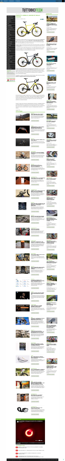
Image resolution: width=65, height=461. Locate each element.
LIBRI (8, 47)
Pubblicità (41, 459)
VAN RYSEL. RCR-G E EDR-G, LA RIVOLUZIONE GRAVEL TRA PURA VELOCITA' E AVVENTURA (36, 166)
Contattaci (56, 459)
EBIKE (8, 36)
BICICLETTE (9, 21)
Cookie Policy (52, 459)
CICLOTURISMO (10, 27)
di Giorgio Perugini (49, 27)
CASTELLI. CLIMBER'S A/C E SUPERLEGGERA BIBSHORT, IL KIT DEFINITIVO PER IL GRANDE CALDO (52, 24)
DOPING (8, 33)
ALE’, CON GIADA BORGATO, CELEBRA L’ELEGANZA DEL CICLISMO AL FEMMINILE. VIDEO (29, 453)
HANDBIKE (9, 45)
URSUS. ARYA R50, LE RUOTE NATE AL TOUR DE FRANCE (51, 179)
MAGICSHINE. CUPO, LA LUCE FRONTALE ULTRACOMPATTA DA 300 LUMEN (38, 178)
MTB (8, 52)
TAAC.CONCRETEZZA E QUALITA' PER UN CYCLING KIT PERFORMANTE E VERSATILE (52, 262)
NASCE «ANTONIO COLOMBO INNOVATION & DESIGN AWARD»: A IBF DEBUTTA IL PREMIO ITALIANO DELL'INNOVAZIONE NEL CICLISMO (37, 383)
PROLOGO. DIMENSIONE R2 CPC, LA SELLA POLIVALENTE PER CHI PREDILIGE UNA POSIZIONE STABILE (51, 326)
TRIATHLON (9, 68)
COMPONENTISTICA (10, 29)
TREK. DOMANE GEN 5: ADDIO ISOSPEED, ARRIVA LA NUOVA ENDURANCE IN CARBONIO (38, 268)
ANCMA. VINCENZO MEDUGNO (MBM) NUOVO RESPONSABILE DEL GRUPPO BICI (37, 293)
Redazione (44, 459)
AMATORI (9, 19)
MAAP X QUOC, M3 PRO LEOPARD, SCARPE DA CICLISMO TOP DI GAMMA (51, 160)
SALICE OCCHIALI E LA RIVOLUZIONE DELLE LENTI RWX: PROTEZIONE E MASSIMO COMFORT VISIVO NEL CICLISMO (52, 219)
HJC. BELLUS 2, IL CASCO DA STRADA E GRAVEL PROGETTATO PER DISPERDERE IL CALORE (37, 153)
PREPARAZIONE (10, 56)
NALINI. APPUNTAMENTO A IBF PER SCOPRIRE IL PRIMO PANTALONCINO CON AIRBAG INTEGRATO (37, 344)
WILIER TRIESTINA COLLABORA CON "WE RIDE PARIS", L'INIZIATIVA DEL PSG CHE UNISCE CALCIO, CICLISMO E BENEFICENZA (38, 204)
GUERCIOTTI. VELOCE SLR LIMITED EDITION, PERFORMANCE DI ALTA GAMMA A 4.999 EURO (51, 198)
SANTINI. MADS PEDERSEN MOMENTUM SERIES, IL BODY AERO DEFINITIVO (52, 102)
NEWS (8, 54)
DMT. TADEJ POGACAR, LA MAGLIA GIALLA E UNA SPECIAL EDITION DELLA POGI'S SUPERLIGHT (37, 357)
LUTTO (8, 49)
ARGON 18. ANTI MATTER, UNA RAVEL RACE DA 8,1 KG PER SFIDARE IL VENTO (37, 216)
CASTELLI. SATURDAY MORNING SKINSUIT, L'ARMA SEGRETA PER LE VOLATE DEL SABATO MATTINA (52, 367)
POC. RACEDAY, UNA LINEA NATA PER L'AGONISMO (51, 121)
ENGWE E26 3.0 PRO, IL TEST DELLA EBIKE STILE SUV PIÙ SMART (51, 83)
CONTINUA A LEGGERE (35, 120)
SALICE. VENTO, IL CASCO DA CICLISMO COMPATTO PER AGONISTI (51, 141)
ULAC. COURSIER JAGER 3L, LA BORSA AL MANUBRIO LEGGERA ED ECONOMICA (38, 370)
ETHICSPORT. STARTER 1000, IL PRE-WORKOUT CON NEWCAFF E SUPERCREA (38, 242)
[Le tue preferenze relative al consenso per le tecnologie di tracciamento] (63, 459)
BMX (8, 23)
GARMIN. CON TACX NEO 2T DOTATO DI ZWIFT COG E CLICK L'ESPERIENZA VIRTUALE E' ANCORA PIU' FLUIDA (38, 191)
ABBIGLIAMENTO (10, 16)
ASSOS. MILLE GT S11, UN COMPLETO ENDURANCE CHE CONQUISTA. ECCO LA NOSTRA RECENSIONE (52, 242)
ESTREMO (9, 38)
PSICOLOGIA (9, 58)
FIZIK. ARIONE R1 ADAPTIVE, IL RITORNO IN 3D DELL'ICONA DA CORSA (52, 45)
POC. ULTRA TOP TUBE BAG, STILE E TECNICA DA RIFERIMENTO (51, 64)
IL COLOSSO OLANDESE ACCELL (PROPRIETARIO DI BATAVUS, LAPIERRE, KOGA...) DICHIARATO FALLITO (37, 281)
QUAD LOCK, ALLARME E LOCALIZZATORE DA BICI (35, 229)
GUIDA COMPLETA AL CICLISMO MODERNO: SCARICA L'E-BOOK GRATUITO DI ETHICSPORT (36, 306)
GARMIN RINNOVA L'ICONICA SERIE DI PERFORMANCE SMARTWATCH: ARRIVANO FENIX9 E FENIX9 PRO (37, 127)
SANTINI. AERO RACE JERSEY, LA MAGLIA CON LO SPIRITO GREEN (51, 345)
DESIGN (8, 31)
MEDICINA (9, 50)
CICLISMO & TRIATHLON (9, 25)
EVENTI (8, 40)
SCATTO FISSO (9, 61)
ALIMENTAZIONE (10, 18)
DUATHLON (9, 34)
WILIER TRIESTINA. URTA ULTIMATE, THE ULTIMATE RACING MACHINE (37, 114)
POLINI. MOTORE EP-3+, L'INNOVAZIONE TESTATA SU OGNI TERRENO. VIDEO (31, 450)
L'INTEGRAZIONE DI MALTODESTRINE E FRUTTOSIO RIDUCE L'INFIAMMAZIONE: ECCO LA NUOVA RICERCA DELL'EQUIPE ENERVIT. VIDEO (30, 456)
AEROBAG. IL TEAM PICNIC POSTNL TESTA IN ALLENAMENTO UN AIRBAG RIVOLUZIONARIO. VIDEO (30, 447)
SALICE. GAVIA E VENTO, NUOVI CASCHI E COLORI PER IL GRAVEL (38, 255)
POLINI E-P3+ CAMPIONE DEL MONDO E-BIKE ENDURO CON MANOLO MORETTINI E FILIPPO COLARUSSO (38, 319)
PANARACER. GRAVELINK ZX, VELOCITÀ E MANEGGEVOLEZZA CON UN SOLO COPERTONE (51, 303)
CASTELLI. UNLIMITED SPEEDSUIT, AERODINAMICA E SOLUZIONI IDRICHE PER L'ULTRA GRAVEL (52, 284)
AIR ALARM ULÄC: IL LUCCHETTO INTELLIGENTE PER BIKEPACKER (36, 395)
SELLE (8, 63)
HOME (16, 13)
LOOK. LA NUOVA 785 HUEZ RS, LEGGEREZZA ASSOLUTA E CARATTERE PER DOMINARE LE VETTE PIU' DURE (37, 332)
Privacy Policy (48, 459)
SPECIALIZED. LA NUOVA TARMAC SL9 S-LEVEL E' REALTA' (38, 140)
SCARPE (8, 59)
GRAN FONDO (9, 43)
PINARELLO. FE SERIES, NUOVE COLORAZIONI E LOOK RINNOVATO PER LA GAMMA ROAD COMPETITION (11, 74)
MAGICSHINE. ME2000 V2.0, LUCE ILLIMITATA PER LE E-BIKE (36, 408)
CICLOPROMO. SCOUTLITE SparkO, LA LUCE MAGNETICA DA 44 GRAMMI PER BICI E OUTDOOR (30, 443)
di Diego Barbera (49, 85)
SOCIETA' (8, 65)
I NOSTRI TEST (49, 13)
